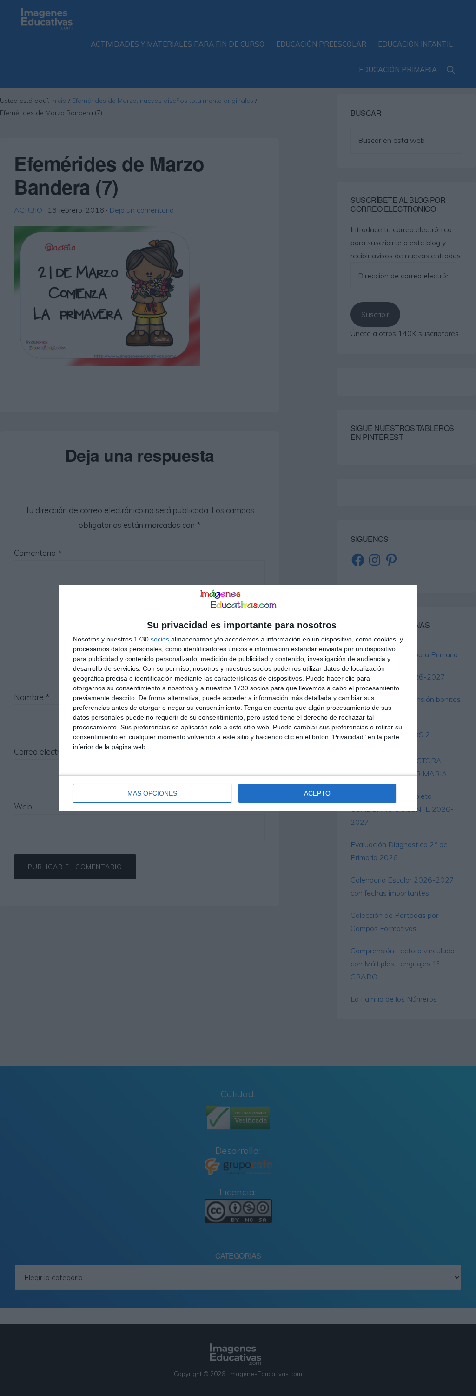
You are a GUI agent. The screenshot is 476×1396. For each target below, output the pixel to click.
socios (160, 639)
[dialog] (238, 698)
